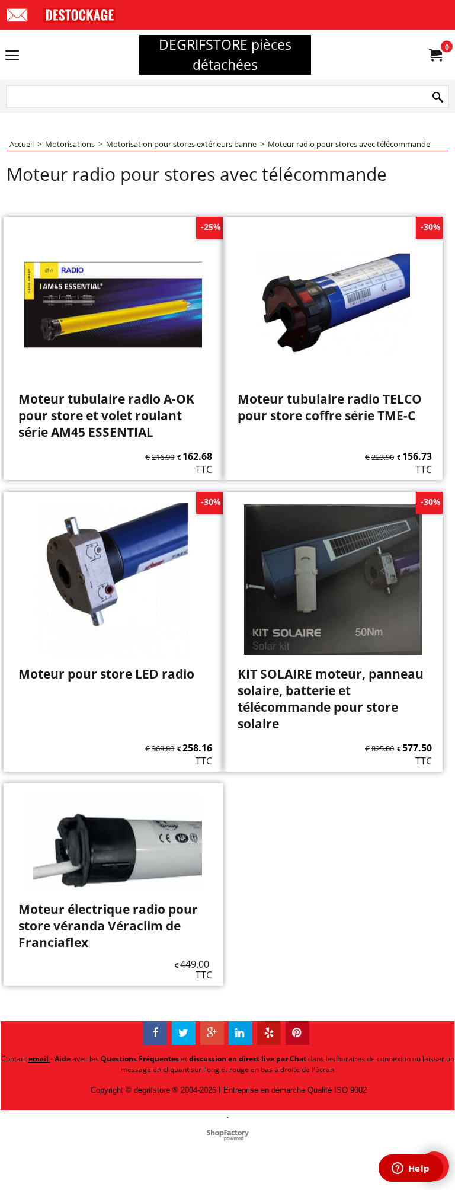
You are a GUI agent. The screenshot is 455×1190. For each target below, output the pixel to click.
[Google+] (212, 1033)
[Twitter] (184, 1033)
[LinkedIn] (240, 1033)
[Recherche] (437, 97)
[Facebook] (155, 1033)
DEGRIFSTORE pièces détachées (225, 54)
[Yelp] (269, 1033)
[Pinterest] (297, 1033)
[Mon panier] (435, 55)
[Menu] (12, 55)
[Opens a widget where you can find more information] (410, 1169)
